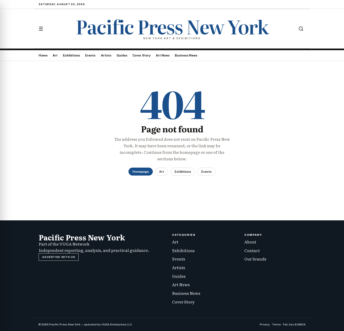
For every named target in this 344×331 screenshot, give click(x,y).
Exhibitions (71, 55)
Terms (276, 324)
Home (43, 55)
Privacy (265, 324)
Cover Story (141, 55)
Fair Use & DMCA (294, 324)
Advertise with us (58, 257)
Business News (186, 55)
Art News (163, 55)
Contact (252, 250)
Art (55, 55)
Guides (122, 55)
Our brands (255, 259)
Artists (106, 55)
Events (90, 55)
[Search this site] (300, 28)
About (250, 242)
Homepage (140, 171)
